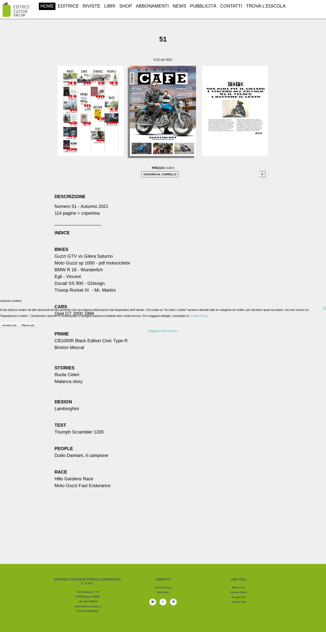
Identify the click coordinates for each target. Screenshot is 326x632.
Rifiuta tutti (28, 325)
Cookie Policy (199, 316)
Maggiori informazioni (163, 331)
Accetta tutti (9, 325)
